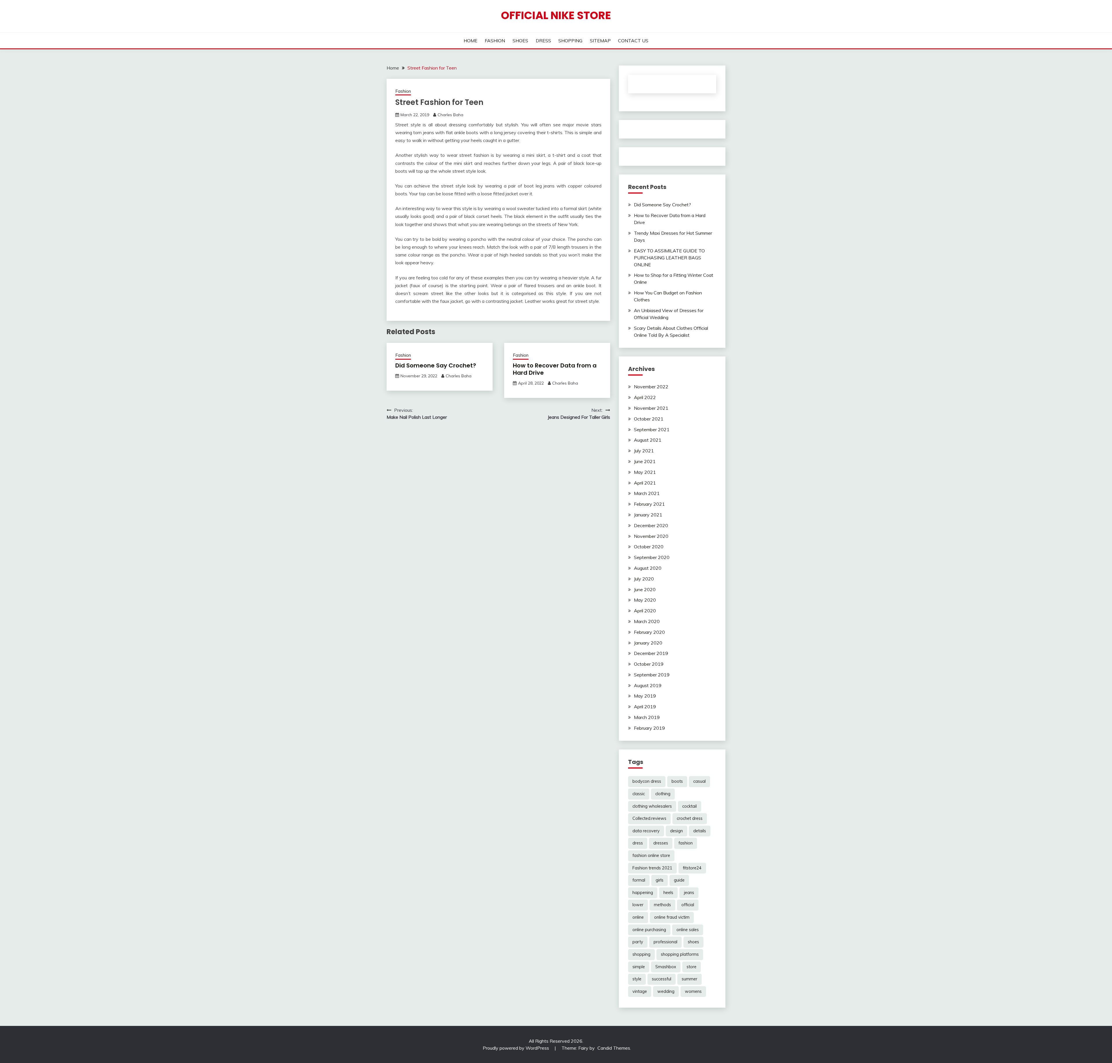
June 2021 (645, 461)
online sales (687, 929)
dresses (660, 843)
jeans (689, 892)
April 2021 (645, 483)
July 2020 (644, 579)
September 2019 (652, 675)
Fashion (403, 91)
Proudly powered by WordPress (516, 1048)
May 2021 (645, 472)
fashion (685, 843)
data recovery (646, 830)
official (687, 904)
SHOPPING (570, 40)
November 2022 (651, 386)
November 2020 (651, 536)
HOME (471, 40)
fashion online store (651, 855)
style (636, 979)
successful (661, 979)
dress (637, 843)
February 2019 (649, 728)
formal (638, 880)
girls (659, 880)
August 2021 (647, 440)
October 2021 (648, 419)
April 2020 (645, 611)
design (676, 830)
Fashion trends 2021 (652, 868)
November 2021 (651, 408)
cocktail (689, 806)
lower (637, 904)
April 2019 (645, 706)
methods (662, 904)
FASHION (495, 40)
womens (693, 991)
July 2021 (644, 451)
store (691, 966)
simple (638, 966)
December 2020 (651, 525)
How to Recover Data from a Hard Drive (555, 369)
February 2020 (649, 632)
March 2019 (647, 717)
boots (677, 781)
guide (679, 880)
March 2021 (647, 493)
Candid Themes (613, 1048)
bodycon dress (646, 781)
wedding (665, 991)
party (637, 941)
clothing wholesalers (652, 806)
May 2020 (645, 600)
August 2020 (647, 568)
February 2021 (649, 504)
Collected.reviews (649, 818)
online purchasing (649, 929)
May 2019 (645, 696)
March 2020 (647, 621)
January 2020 (648, 643)
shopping (641, 954)
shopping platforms (680, 954)
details (699, 830)
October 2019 (648, 664)
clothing (662, 793)
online (638, 917)
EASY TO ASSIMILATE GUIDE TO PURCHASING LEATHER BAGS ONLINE (669, 257)
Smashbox (665, 966)
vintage (639, 991)
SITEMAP (600, 40)
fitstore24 (692, 868)
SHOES (520, 40)
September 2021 (652, 429)
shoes (693, 941)
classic (638, 793)
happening (642, 892)
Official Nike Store (556, 15)
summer (689, 979)
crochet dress (690, 818)
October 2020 (648, 546)
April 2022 (645, 397)
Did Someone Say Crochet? (435, 365)
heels (668, 892)
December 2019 (651, 653)
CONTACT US (633, 40)
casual (699, 781)
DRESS (543, 40)
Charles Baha (450, 114)
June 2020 (645, 589)
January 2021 (648, 515)
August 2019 (647, 685)
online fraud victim (671, 917)
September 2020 (652, 557)
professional (665, 941)
